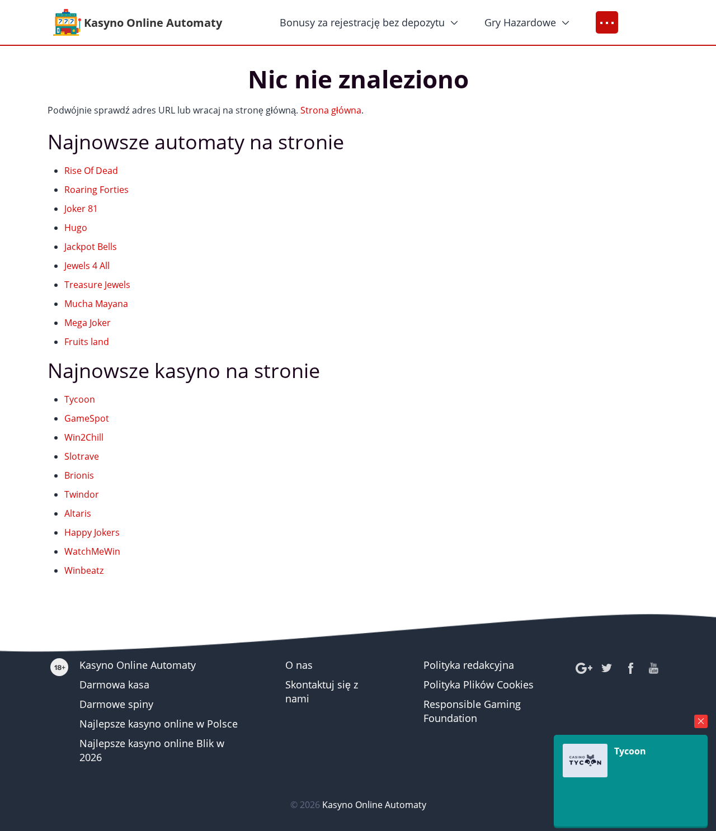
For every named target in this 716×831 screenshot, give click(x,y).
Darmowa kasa (114, 684)
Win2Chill (83, 437)
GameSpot (86, 418)
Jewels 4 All (87, 265)
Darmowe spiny (116, 704)
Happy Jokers (92, 532)
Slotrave (81, 456)
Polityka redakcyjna (468, 665)
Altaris (77, 513)
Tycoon (79, 399)
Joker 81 (81, 208)
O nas (299, 665)
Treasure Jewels (97, 284)
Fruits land (86, 342)
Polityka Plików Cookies (478, 684)
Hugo (75, 227)
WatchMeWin (92, 551)
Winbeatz (83, 570)
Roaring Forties (96, 189)
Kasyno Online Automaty (137, 665)
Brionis (79, 475)
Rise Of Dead (91, 170)
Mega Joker (87, 323)
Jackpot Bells (90, 246)
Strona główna (330, 110)
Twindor (81, 494)
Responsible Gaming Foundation (472, 711)
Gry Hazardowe (520, 22)
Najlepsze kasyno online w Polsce (158, 723)
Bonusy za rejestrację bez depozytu (362, 22)
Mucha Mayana (96, 304)
